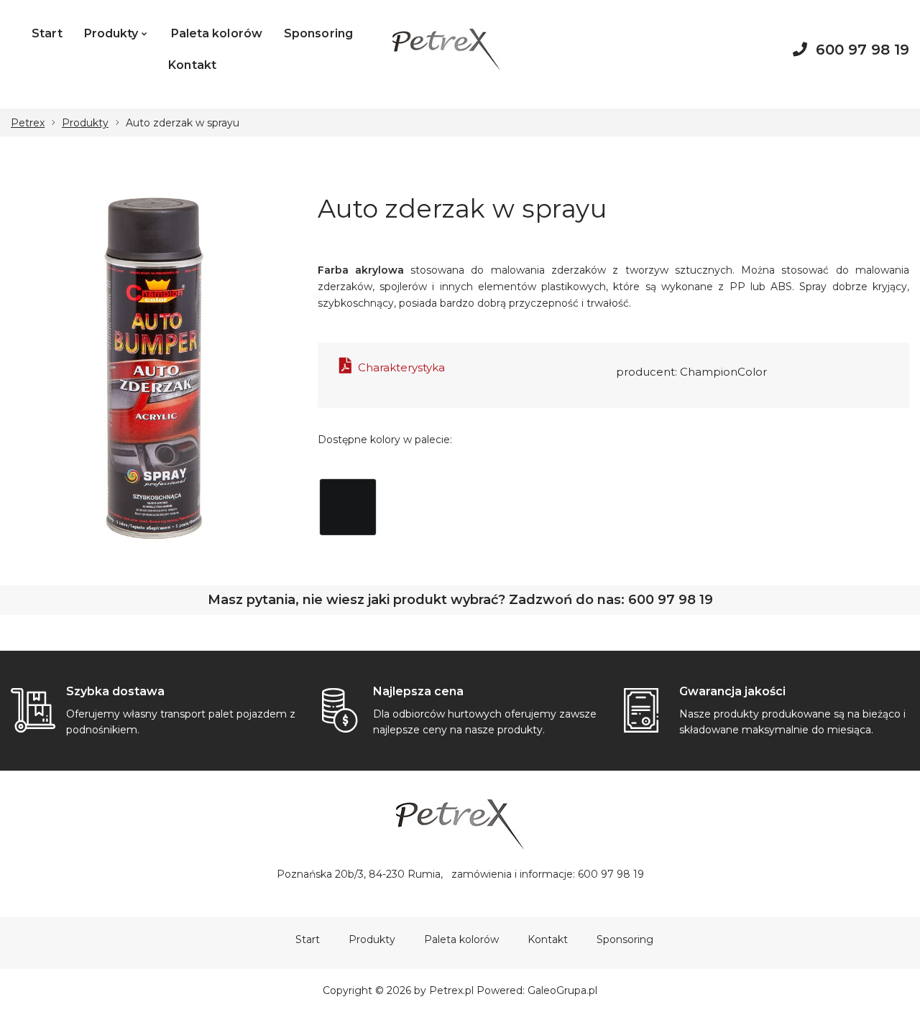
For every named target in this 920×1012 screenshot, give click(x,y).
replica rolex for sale (112, 100)
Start (47, 33)
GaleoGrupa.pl (562, 990)
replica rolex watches (332, 100)
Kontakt (192, 65)
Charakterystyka (400, 367)
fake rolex (27, 100)
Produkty (111, 33)
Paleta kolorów (216, 33)
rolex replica (427, 100)
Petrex (28, 122)
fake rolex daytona (220, 100)
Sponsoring (318, 33)
